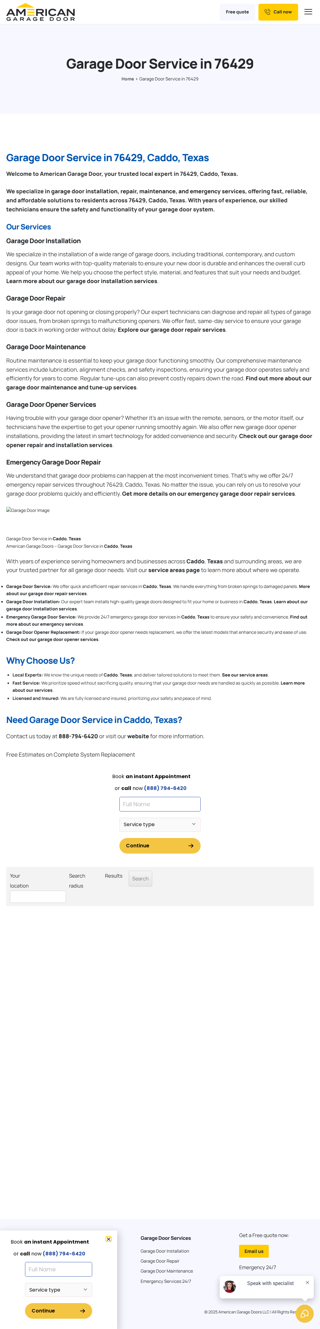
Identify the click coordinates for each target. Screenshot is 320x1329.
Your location (19, 880)
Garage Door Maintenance (46, 347)
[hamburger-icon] (309, 12)
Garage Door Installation (43, 241)
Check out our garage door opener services (52, 640)
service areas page (174, 570)
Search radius (77, 880)
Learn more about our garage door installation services (81, 281)
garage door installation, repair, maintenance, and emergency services (148, 191)
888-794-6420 (78, 736)
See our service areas (245, 675)
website (138, 736)
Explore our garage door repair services (172, 330)
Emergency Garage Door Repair (53, 462)
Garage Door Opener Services (51, 404)
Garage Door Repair (35, 298)
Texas (75, 539)
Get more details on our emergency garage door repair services (208, 494)
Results (113, 875)
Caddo (59, 539)
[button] (108, 1239)
